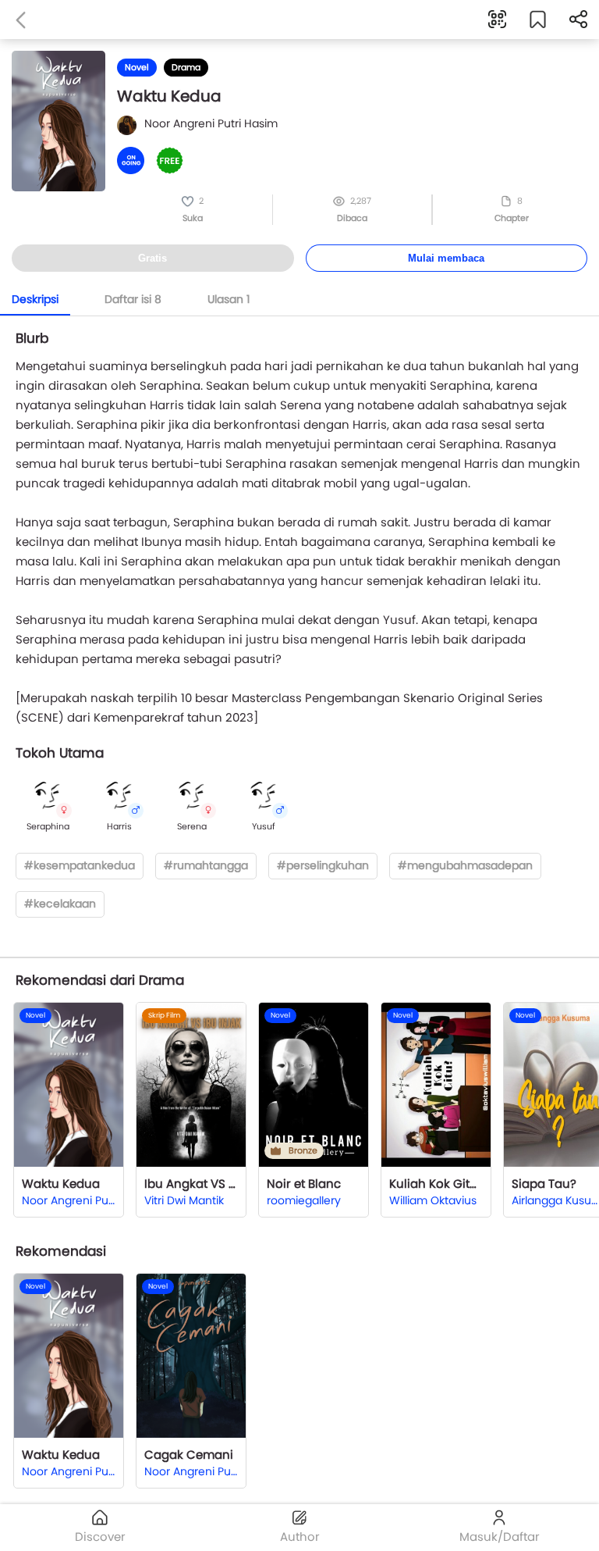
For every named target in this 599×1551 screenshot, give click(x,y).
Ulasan (228, 299)
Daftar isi (133, 299)
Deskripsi (35, 299)
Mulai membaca (446, 258)
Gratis (152, 258)
